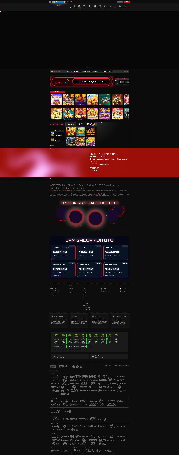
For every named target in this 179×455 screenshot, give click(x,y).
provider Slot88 (66, 190)
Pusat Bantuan (53, 294)
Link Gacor (85, 305)
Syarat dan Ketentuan (54, 292)
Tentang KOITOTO (54, 288)
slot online (52, 191)
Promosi (71, 288)
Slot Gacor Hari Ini (87, 309)
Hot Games (74, 7)
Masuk (120, 1)
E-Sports (120, 7)
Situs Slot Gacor (86, 307)
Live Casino (84, 8)
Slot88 (60, 195)
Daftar (127, 1)
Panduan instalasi (104, 164)
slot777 (115, 193)
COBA (71, 130)
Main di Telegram (60, 1)
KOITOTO (51, 190)
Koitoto (84, 288)
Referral (71, 292)
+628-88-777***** (106, 291)
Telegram (124, 288)
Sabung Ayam (125, 8)
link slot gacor (98, 191)
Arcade (110, 7)
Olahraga (99, 7)
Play (66, 83)
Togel (94, 7)
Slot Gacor (79, 8)
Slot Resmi (85, 303)
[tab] (71, 124)
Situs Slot (85, 297)
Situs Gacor (85, 299)
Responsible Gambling (55, 290)
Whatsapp (124, 291)
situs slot (95, 194)
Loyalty (70, 290)
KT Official (105, 288)
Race (89, 7)
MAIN (57, 99)
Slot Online (85, 301)
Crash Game (104, 8)
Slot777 (84, 292)
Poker (114, 7)
